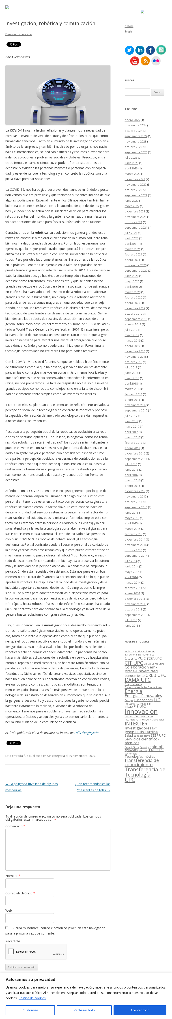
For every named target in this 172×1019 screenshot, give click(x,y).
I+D (157, 700)
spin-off (157, 746)
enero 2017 (132, 448)
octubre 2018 (133, 362)
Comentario (15, 826)
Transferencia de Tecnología (145, 772)
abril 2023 (131, 168)
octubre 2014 (133, 550)
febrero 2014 (133, 588)
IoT (154, 728)
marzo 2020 (132, 292)
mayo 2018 (132, 378)
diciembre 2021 (135, 211)
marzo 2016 (132, 480)
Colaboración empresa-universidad (141, 668)
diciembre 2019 (135, 308)
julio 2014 (131, 561)
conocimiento (135, 675)
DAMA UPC (138, 679)
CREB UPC (156, 675)
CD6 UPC (134, 658)
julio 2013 (131, 620)
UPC (130, 779)
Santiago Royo (142, 735)
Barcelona (131, 654)
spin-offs (131, 750)
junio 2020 (131, 276)
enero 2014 (132, 593)
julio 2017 (131, 416)
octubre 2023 (133, 147)
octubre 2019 (133, 314)
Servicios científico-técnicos (142, 740)
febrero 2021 (133, 254)
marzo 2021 (132, 249)
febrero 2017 (133, 443)
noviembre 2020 (135, 265)
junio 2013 (131, 625)
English (129, 31)
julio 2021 (131, 233)
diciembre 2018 (135, 351)
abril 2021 (131, 244)
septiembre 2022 (136, 195)
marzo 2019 (132, 340)
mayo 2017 (132, 426)
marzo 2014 (132, 582)
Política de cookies (32, 998)
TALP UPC (156, 750)
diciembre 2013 (135, 599)
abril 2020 (131, 287)
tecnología (131, 753)
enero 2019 (132, 346)
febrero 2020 (133, 297)
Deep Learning (133, 684)
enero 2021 (132, 260)
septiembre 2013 (136, 615)
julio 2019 (131, 330)
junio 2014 (131, 566)
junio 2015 (131, 513)
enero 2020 (132, 303)
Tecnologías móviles (140, 756)
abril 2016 (131, 475)
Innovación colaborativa (139, 716)
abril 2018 (131, 383)
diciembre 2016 (135, 453)
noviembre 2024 (135, 125)
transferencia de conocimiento (142, 762)
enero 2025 (132, 120)
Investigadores (138, 728)
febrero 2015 (133, 534)
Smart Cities (132, 747)
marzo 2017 (132, 437)
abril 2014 (131, 577)
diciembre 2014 (135, 539)
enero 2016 (132, 486)
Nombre (12, 876)
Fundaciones (143, 700)
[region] (86, 996)
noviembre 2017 (135, 405)
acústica (129, 651)
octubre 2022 (133, 190)
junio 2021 (131, 238)
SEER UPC (158, 735)
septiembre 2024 (136, 136)
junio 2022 (131, 201)
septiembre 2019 (136, 319)
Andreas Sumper (145, 651)
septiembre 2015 (136, 507)
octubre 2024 (133, 131)
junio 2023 (131, 163)
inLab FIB (145, 703)
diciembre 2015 (135, 491)
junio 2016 (131, 469)
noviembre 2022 (135, 184)
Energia (133, 691)
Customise (30, 1010)
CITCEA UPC (153, 658)
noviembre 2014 (135, 545)
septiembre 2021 (136, 227)
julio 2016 (131, 464)
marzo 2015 (132, 529)
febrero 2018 (133, 394)
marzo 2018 (132, 389)
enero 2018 (132, 400)
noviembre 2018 (135, 357)
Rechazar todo (84, 1010)
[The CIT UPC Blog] (7, 8)
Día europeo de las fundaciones (143, 687)
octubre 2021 (133, 222)
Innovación (141, 711)
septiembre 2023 (136, 152)
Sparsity (144, 747)
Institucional (132, 719)
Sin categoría (56, 756)
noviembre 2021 (135, 217)
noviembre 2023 (135, 141)
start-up (143, 750)
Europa (129, 700)
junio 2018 (131, 373)
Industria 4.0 (132, 703)
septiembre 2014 (136, 556)
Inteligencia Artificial (152, 719)
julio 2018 (131, 367)
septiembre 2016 (136, 459)
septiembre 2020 (136, 270)
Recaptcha (13, 941)
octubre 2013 (133, 609)
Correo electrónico (20, 893)
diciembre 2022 (135, 179)
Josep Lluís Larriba (141, 731)
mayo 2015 (132, 518)
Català (129, 26)
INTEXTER (136, 723)
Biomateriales (146, 654)
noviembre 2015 (135, 496)
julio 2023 (131, 158)
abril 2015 (131, 523)
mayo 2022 (132, 206)
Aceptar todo (140, 1010)
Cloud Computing (154, 663)
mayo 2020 (132, 281)
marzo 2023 (132, 174)
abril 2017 (131, 432)
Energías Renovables (143, 695)
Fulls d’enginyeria (86, 733)
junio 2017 (131, 421)
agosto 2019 (133, 324)
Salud (129, 735)
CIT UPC (134, 663)
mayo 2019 (132, 335)
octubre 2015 (133, 502)
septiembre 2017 (136, 410)
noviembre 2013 (135, 604)
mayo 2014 (132, 572)
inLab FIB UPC (135, 706)
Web (8, 910)
